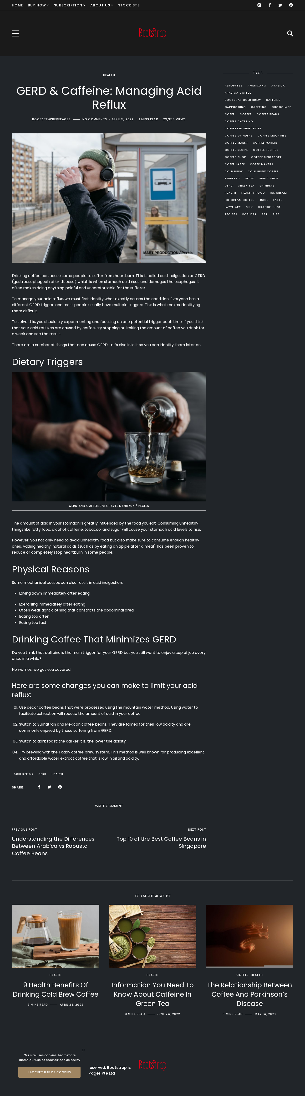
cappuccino (235, 107)
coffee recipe (236, 150)
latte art (233, 207)
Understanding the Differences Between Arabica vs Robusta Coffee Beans (53, 846)
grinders (267, 185)
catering (259, 107)
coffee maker (236, 143)
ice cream (278, 193)
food (249, 178)
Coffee (242, 975)
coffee (34, 275)
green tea (246, 185)
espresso (232, 178)
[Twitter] (280, 5)
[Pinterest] (291, 5)
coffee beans (268, 114)
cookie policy (69, 1060)
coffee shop (235, 157)
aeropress (234, 85)
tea (265, 214)
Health (109, 75)
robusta (249, 214)
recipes (231, 214)
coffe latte (235, 164)
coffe (230, 114)
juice (264, 200)
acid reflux (23, 774)
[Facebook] (270, 5)
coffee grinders (239, 135)
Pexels (143, 506)
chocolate (281, 107)
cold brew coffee (263, 171)
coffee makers (265, 143)
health (57, 774)
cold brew (234, 171)
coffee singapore (266, 157)
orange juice (269, 207)
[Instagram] (259, 5)
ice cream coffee (239, 200)
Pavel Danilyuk (122, 506)
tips (276, 214)
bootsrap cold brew (243, 100)
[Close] (83, 1050)
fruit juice (268, 178)
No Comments (94, 119)
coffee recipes (265, 150)
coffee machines (272, 135)
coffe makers (261, 164)
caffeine (273, 100)
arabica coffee (238, 93)
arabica (278, 85)
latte (278, 200)
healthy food (253, 193)
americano (257, 85)
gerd (42, 774)
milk (249, 207)
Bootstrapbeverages (51, 119)
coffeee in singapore (243, 128)
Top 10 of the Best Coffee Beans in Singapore (161, 842)
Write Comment (109, 805)
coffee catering (239, 121)
